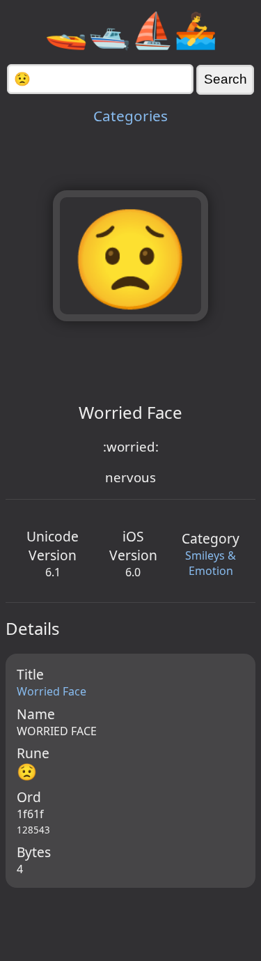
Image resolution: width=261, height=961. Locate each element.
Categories (130, 115)
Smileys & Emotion (210, 563)
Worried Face (51, 691)
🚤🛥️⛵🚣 (131, 29)
